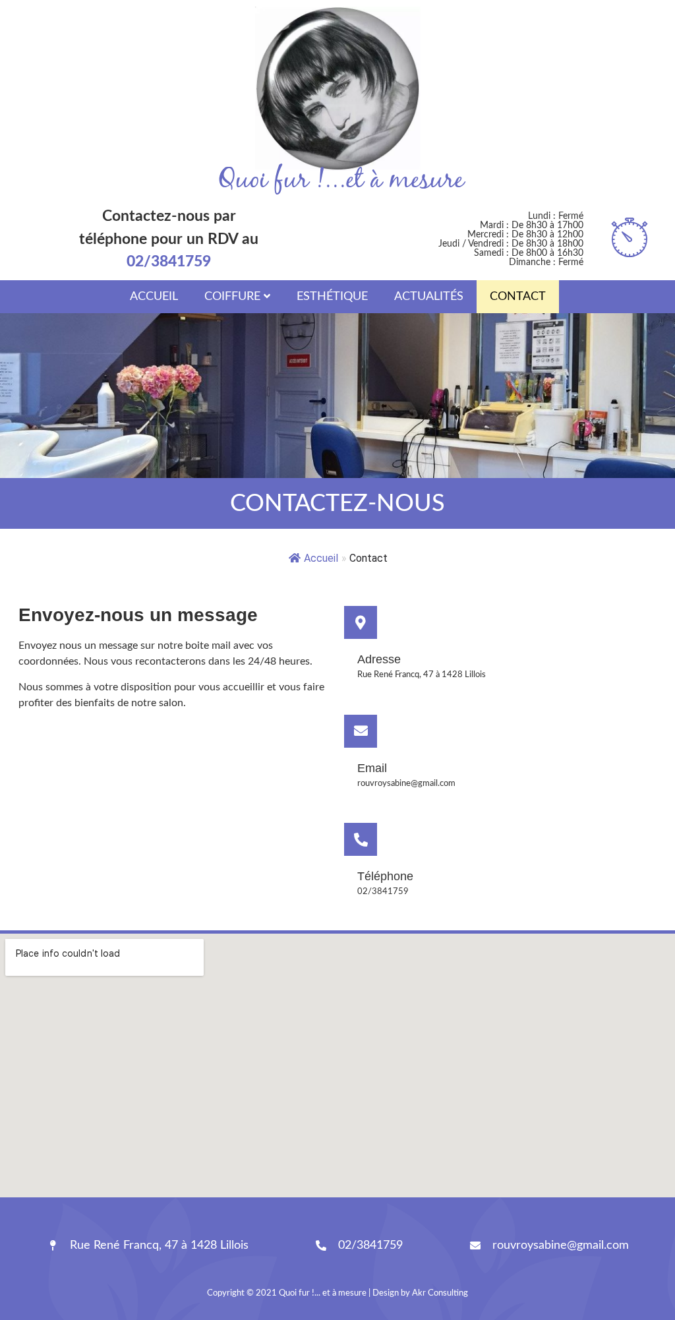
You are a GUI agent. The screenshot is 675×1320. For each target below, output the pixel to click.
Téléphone (385, 876)
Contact (518, 297)
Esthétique (332, 297)
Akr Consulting (440, 1293)
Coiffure (232, 297)
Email (372, 768)
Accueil (154, 297)
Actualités (428, 297)
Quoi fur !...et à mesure (341, 181)
